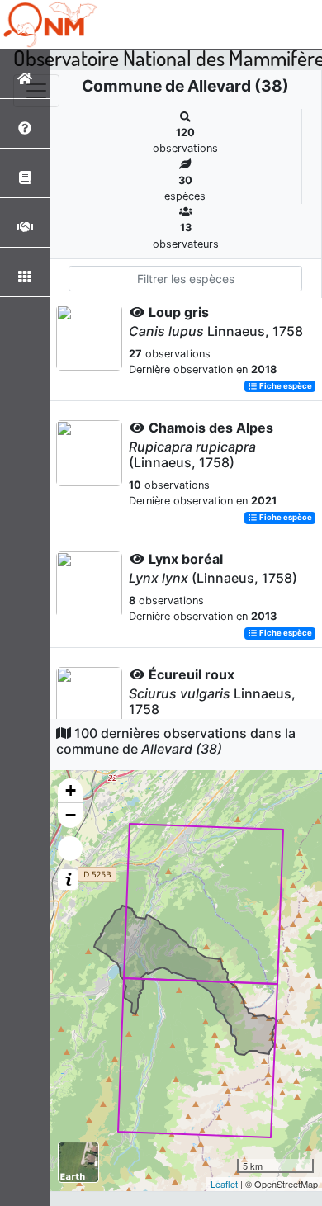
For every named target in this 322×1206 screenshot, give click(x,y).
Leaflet (224, 1183)
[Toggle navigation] (36, 90)
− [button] (70, 815)
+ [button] (70, 790)
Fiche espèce (285, 385)
